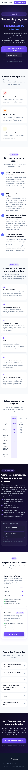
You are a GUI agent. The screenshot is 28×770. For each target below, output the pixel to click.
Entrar (10, 2)
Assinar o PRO (13, 634)
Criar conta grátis (20, 2)
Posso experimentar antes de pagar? (11, 695)
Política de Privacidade (7, 764)
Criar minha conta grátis (15, 740)
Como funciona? (13, 55)
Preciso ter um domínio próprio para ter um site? (12, 673)
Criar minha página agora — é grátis (15, 49)
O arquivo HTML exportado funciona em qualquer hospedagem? (11, 687)
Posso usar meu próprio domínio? (12, 680)
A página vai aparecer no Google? (10, 703)
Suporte (17, 764)
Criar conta (23, 764)
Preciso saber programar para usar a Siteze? (12, 665)
